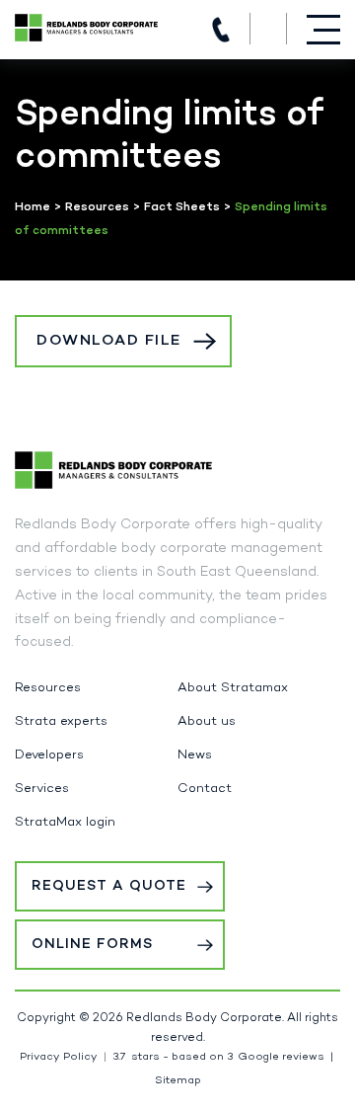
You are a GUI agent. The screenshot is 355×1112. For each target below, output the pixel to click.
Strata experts (61, 722)
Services (42, 789)
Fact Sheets (182, 207)
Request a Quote (109, 886)
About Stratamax (233, 688)
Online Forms (92, 944)
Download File (108, 341)
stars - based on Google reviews (218, 1057)
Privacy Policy (59, 1057)
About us (207, 722)
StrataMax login (65, 823)
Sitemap (178, 1080)
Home (32, 207)
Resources (97, 207)
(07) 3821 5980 (221, 29)
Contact (205, 789)
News (195, 755)
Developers (49, 755)
